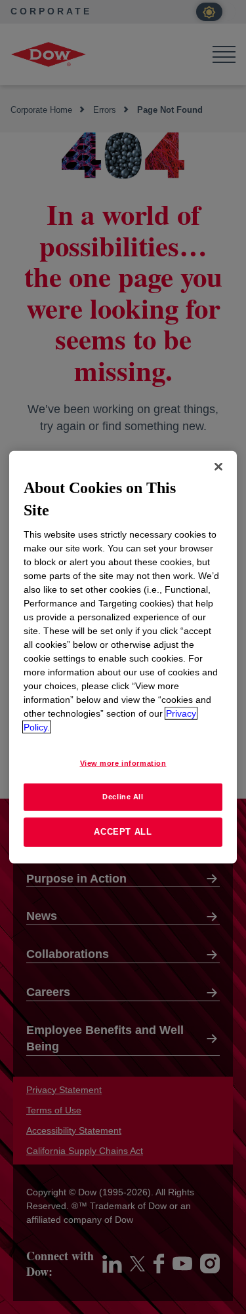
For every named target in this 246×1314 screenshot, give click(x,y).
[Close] (218, 466)
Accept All (123, 832)
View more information (123, 763)
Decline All (122, 797)
